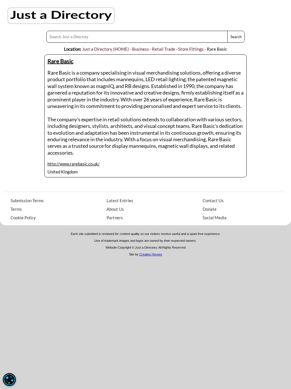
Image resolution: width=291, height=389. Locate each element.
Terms (16, 209)
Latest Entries (120, 200)
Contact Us (213, 200)
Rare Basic (60, 61)
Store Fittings (191, 49)
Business (140, 49)
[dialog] (9, 379)
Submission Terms (27, 200)
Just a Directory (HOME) (105, 49)
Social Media (214, 217)
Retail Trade (163, 49)
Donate (210, 209)
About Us (115, 209)
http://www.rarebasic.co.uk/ (73, 163)
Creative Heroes (150, 254)
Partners (115, 217)
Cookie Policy (23, 217)
